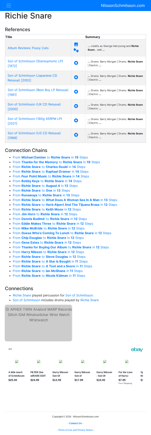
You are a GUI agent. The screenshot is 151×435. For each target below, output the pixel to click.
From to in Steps (50, 157)
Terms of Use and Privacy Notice (75, 430)
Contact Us (75, 423)
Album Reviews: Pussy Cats (28, 48)
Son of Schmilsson (79, 295)
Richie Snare (22, 295)
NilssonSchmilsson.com (123, 5)
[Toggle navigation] (8, 5)
